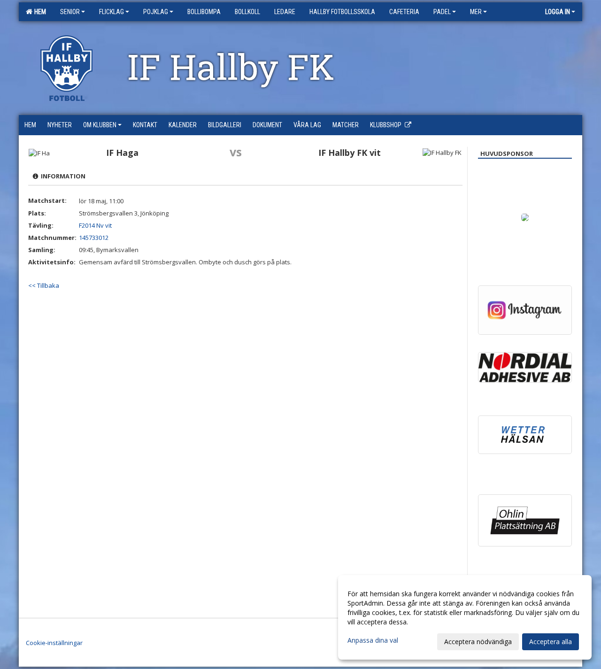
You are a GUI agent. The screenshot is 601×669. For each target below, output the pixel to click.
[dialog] (465, 617)
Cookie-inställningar (54, 642)
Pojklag (155, 11)
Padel (442, 11)
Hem (38, 11)
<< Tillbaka (43, 285)
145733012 (93, 237)
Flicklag (111, 11)
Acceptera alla (550, 641)
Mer (476, 11)
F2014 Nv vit (95, 225)
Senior (70, 11)
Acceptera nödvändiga (478, 641)
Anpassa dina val (372, 640)
